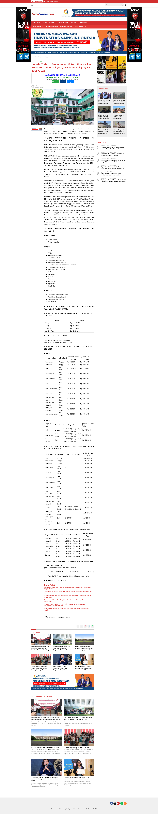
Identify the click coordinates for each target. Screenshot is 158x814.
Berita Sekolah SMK (80, 26)
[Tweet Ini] (81, 626)
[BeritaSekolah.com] (42, 14)
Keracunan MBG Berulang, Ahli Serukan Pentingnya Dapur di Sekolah (112, 154)
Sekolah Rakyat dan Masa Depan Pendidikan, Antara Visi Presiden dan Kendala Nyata (112, 174)
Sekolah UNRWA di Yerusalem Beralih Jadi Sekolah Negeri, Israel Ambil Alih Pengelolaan (104, 131)
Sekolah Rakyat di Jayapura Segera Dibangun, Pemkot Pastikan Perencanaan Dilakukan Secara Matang (118, 131)
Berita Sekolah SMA (66, 26)
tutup (29, 8)
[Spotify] (121, 803)
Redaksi (95, 809)
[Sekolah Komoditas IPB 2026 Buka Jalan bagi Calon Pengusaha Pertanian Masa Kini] (62, 639)
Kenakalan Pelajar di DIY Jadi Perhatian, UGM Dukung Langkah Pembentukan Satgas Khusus (67, 588)
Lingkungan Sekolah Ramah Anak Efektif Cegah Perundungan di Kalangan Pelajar (113, 180)
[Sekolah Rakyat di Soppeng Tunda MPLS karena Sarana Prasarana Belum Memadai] (119, 109)
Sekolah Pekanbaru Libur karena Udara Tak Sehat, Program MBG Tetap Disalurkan (119, 102)
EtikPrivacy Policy (64, 809)
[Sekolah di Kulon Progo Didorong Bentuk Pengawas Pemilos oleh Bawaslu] (104, 109)
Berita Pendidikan (48, 23)
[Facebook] (111, 803)
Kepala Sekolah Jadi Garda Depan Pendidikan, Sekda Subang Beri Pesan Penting (112, 167)
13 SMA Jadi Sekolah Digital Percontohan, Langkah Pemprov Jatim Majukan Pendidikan (113, 161)
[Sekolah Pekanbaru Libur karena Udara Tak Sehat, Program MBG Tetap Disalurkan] (119, 95)
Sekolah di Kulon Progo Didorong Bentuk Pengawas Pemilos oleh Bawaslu (103, 116)
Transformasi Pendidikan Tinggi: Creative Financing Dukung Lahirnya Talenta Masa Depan (67, 600)
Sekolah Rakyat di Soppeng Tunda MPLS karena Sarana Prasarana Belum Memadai (118, 116)
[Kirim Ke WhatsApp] (92, 626)
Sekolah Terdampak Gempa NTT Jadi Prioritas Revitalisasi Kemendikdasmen (104, 102)
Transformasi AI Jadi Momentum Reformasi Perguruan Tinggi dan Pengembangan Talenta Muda (64, 605)
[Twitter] (114, 803)
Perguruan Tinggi (63, 23)
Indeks (74, 809)
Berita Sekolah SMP (52, 26)
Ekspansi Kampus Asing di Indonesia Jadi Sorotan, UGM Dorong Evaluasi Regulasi (66, 609)
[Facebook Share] (78, 626)
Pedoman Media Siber (84, 809)
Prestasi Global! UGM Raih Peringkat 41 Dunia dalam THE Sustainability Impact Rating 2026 (67, 596)
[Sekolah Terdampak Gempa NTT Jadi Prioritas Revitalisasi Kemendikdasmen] (104, 95)
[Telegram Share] (89, 626)
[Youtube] (118, 803)
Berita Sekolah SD (38, 26)
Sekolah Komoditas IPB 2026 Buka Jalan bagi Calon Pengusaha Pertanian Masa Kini (68, 592)
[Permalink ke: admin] (32, 86)
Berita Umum (37, 23)
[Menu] (32, 4)
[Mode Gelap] (126, 4)
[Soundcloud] (125, 803)
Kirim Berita (83, 23)
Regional (73, 23)
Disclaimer (54, 809)
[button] (122, 4)
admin (36, 86)
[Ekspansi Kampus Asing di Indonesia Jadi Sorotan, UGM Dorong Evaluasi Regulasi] (84, 659)
